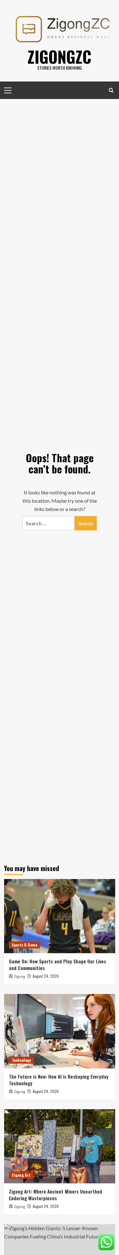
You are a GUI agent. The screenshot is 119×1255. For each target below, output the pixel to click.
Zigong (19, 976)
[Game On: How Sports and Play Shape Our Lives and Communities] (59, 916)
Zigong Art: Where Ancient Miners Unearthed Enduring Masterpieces (55, 1195)
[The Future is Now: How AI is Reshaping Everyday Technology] (59, 1031)
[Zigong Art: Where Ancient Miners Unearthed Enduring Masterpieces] (59, 1146)
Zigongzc (59, 56)
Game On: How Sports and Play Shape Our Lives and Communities (57, 964)
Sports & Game (24, 944)
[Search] (111, 90)
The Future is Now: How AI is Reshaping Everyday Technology (59, 1080)
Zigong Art (21, 1175)
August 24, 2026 (46, 976)
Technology (21, 1060)
